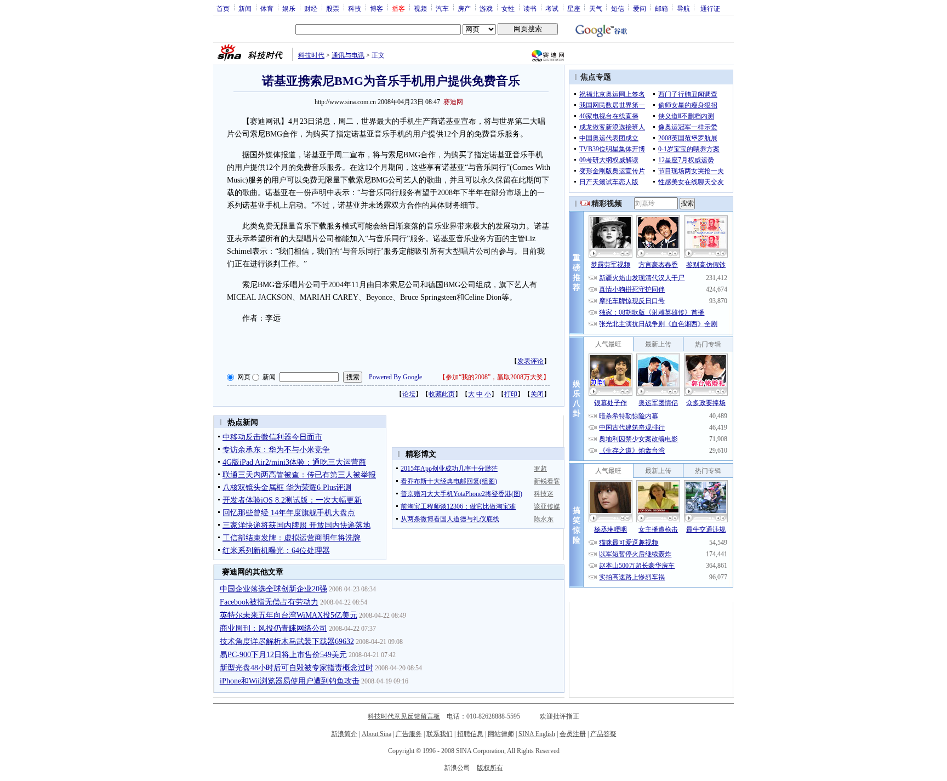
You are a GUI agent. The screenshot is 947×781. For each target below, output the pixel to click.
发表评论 (530, 361)
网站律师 (501, 734)
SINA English (536, 734)
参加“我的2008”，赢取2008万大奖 (494, 377)
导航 (683, 8)
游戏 (486, 8)
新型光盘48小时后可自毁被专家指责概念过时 (296, 668)
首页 (223, 8)
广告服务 (409, 734)
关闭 (537, 394)
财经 (310, 8)
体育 (266, 8)
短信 (617, 8)
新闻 (245, 8)
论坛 (408, 394)
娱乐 (288, 8)
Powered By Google (395, 377)
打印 (510, 394)
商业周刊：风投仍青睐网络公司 (273, 628)
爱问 (639, 8)
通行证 (710, 8)
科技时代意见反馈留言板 (404, 716)
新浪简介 (344, 734)
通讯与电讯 (348, 55)
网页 (243, 377)
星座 (573, 8)
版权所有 (490, 768)
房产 (464, 8)
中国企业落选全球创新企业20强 (273, 589)
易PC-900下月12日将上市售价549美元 (283, 655)
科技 (354, 8)
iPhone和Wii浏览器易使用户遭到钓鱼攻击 (290, 681)
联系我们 (439, 734)
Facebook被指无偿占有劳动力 (269, 602)
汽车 (442, 8)
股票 (332, 8)
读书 (530, 8)
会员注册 (573, 734)
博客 (376, 8)
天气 (595, 8)
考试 (551, 8)
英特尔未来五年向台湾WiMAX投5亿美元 (288, 615)
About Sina (376, 734)
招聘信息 (470, 734)
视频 (420, 8)
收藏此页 (442, 394)
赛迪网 (453, 102)
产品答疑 (603, 734)
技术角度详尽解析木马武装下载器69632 (287, 641)
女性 (508, 8)
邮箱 (661, 8)
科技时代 (311, 55)
